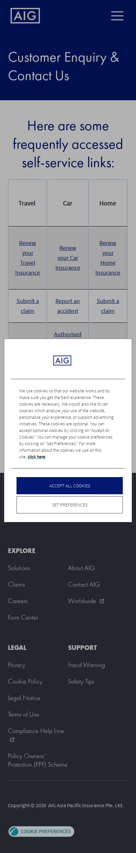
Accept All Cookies (70, 486)
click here (36, 457)
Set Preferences (69, 505)
